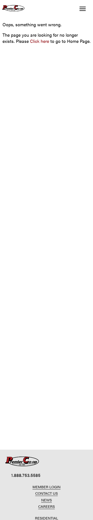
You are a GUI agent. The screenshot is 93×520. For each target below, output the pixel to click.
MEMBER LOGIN (46, 486)
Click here (39, 41)
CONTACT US (46, 493)
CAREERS (46, 506)
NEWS (46, 499)
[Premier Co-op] (12, 8)
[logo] (22, 461)
